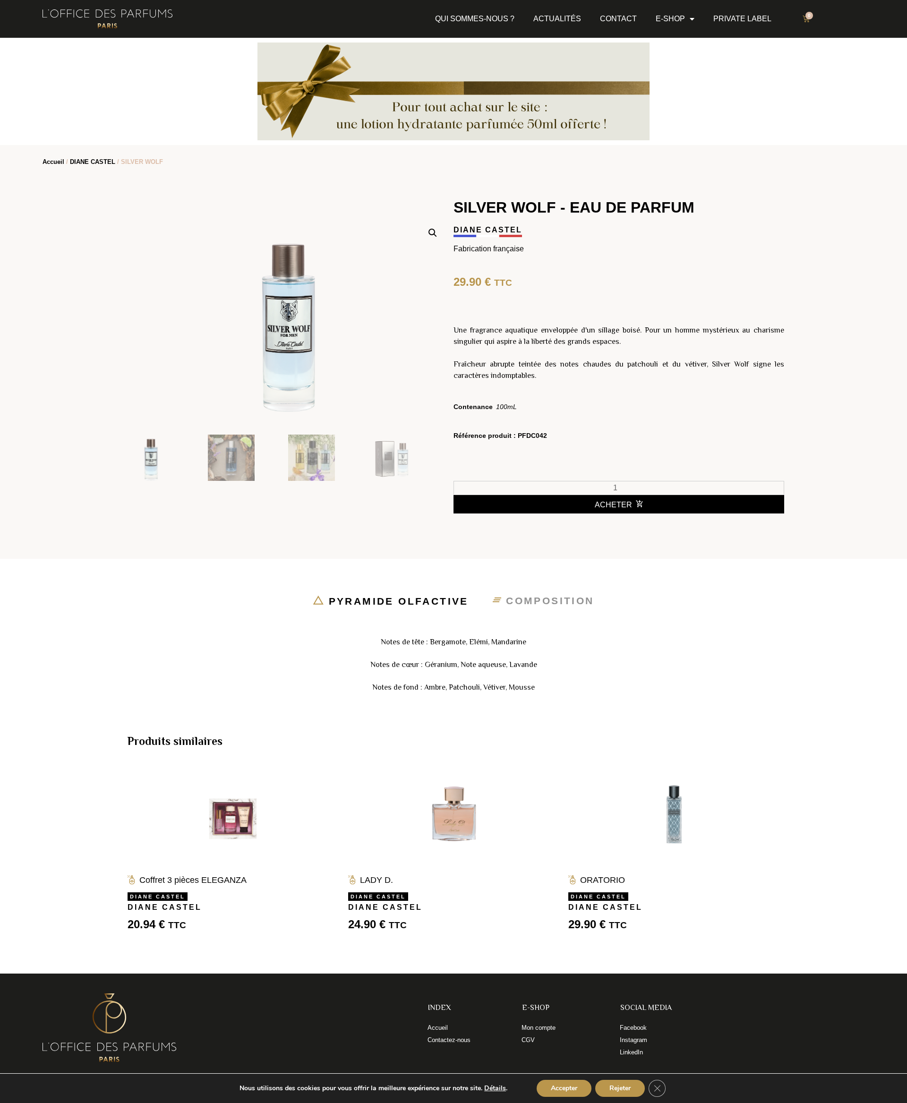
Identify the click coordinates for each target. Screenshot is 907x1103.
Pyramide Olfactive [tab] (396, 601)
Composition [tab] (548, 600)
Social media (646, 1007)
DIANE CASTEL (92, 161)
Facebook (633, 1027)
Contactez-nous (449, 1039)
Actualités (557, 19)
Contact (618, 19)
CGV (528, 1039)
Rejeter (620, 1088)
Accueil (53, 161)
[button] (432, 232)
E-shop (670, 19)
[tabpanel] (453, 665)
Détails (495, 1088)
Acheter (613, 505)
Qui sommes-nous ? (474, 19)
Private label (742, 19)
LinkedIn (631, 1052)
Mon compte (539, 1027)
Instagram (633, 1039)
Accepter (564, 1088)
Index (439, 1007)
